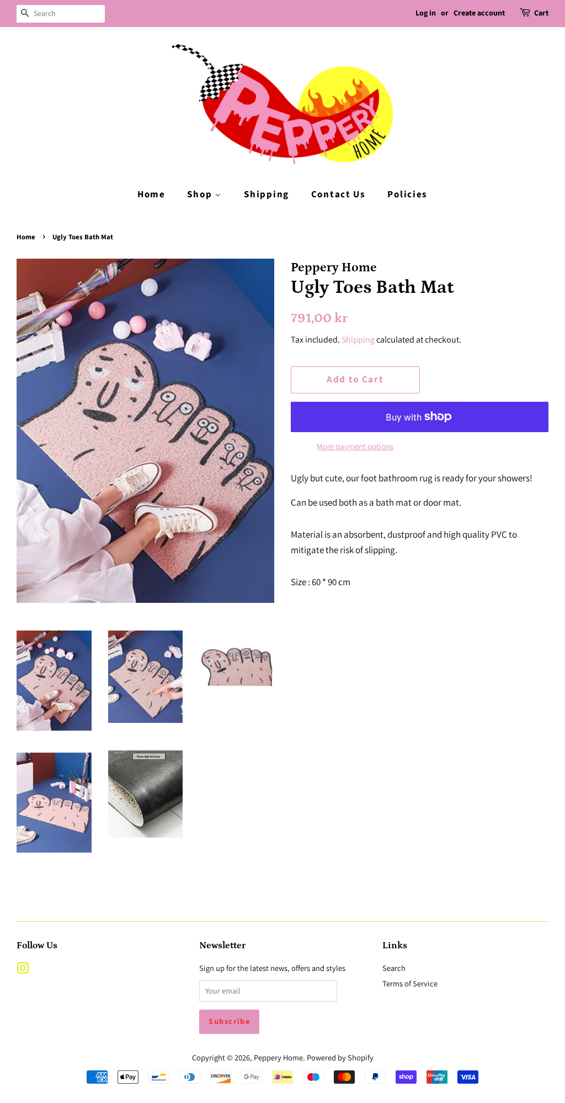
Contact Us (338, 194)
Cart (541, 13)
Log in (425, 13)
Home (151, 194)
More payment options (355, 446)
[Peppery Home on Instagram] (23, 970)
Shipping (266, 194)
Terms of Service (410, 983)
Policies (407, 194)
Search (394, 968)
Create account (479, 13)
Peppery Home (278, 1057)
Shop (201, 194)
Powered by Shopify (340, 1057)
